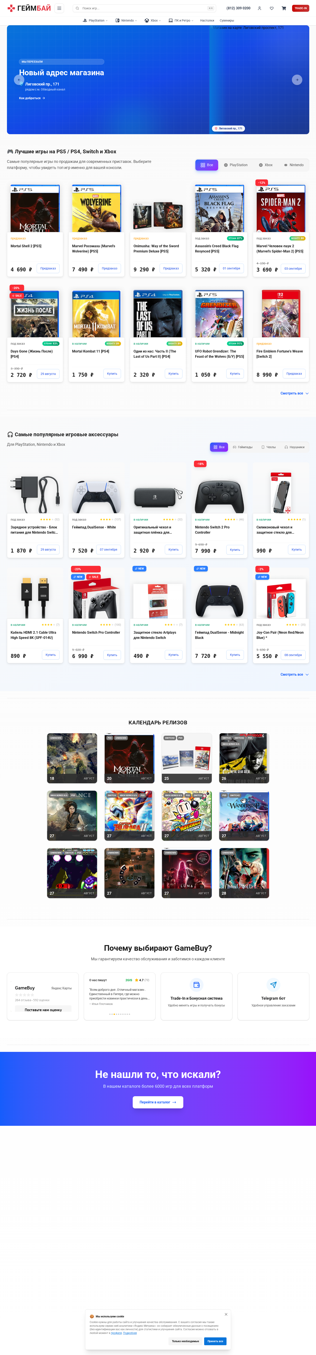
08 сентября (293, 655)
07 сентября (108, 549)
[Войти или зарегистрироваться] (259, 8)
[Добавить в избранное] (56, 184)
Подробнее (130, 1333)
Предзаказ (48, 268)
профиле (116, 1333)
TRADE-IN (301, 8)
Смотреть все (292, 393)
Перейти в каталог (155, 1102)
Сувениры (227, 20)
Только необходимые (185, 1341)
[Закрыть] (226, 1314)
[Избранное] (271, 8)
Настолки (207, 20)
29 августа (48, 374)
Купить (112, 373)
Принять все (215, 1341)
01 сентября (231, 268)
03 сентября (293, 268)
